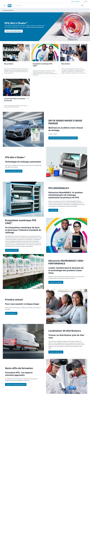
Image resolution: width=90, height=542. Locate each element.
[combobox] (49, 5)
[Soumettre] (82, 5)
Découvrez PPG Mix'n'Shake (13, 31)
